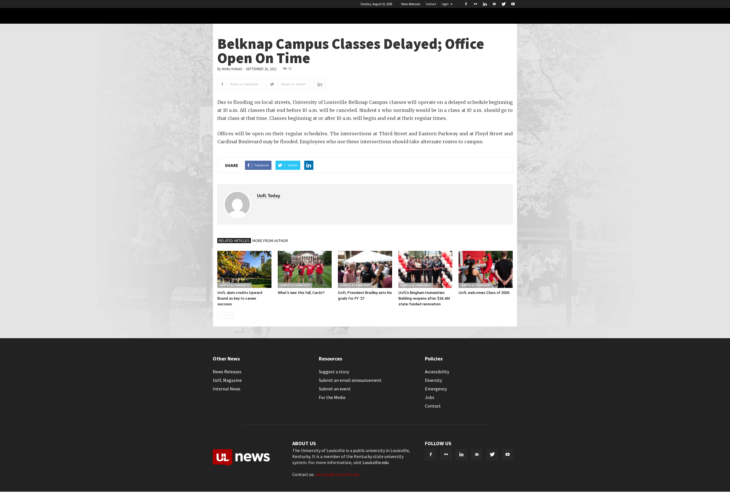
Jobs (429, 397)
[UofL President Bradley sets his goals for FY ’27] (365, 269)
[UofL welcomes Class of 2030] (486, 269)
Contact (431, 4)
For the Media (332, 397)
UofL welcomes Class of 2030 (484, 293)
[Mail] (494, 4)
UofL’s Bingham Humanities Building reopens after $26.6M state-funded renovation (424, 298)
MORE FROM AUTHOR (270, 240)
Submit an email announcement (350, 380)
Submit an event (335, 389)
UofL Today (232, 69)
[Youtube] (513, 4)
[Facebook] (466, 4)
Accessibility (437, 371)
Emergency (436, 389)
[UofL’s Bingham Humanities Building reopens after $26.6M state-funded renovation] (425, 269)
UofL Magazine (227, 380)
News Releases (410, 4)
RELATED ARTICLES (234, 240)
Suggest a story (334, 371)
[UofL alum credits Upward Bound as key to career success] (244, 269)
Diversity (433, 380)
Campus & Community (234, 285)
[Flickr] (475, 4)
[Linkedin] (484, 4)
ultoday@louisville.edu (337, 474)
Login (445, 4)
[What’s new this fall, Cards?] (305, 269)
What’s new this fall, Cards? (301, 293)
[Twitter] (503, 4)
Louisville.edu (375, 462)
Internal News (226, 389)
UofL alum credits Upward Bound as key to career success (239, 298)
